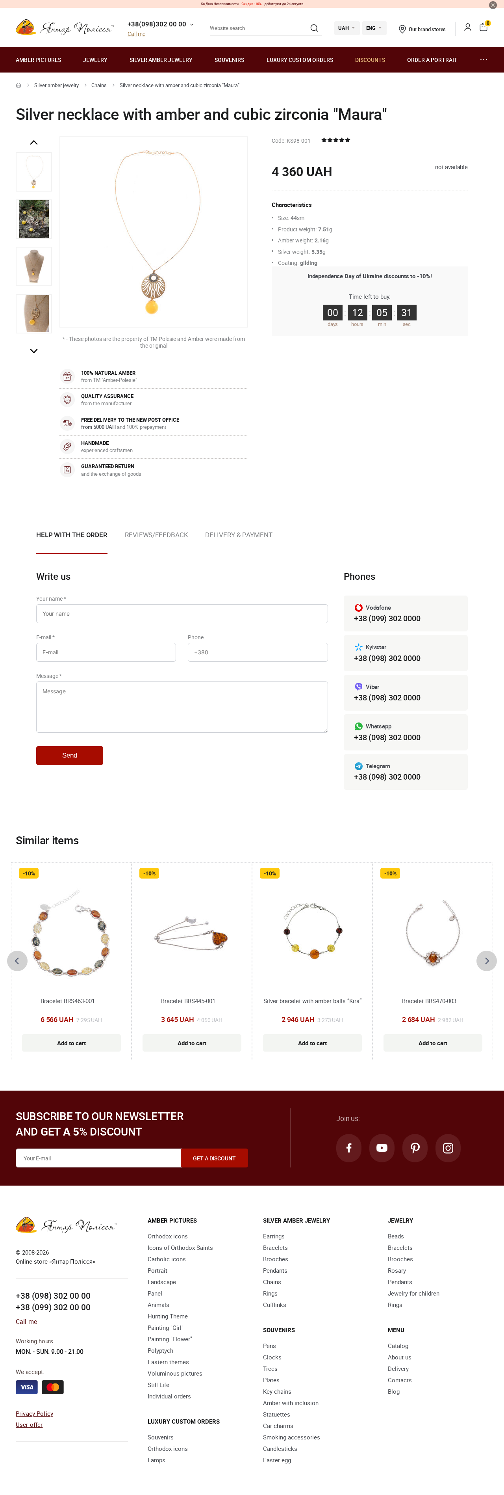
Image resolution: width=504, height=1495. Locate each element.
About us (399, 1357)
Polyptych (160, 1350)
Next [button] (34, 350)
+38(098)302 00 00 (157, 23)
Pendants (275, 1270)
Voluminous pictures (175, 1373)
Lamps (156, 1460)
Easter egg (277, 1460)
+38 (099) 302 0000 (387, 618)
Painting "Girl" (165, 1327)
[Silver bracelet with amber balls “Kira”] (312, 933)
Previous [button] (34, 142)
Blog (394, 1391)
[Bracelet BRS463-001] (71, 933)
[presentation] (17, 961)
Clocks (272, 1357)
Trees (270, 1368)
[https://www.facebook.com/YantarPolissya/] (348, 1148)
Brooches (275, 1259)
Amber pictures (38, 59)
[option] (34, 172)
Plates (271, 1380)
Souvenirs (229, 59)
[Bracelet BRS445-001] (191, 933)
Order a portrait (432, 59)
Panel (155, 1293)
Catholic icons (167, 1259)
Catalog (398, 1346)
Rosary (397, 1270)
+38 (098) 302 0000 (387, 658)
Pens (269, 1346)
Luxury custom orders (300, 59)
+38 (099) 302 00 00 (53, 1307)
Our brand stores (427, 29)
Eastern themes (168, 1362)
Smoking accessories (291, 1437)
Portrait (157, 1270)
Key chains (277, 1391)
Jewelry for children (413, 1293)
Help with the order (71, 534)
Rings (270, 1293)
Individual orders (169, 1396)
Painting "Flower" (170, 1339)
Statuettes (276, 1414)
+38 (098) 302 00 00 (53, 1295)
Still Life (158, 1385)
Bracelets (275, 1247)
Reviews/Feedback (156, 534)
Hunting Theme (168, 1316)
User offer (29, 1424)
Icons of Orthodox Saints (180, 1247)
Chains (99, 85)
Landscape (162, 1282)
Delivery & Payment (238, 534)
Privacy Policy (34, 1413)
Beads (396, 1236)
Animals (158, 1305)
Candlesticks (280, 1448)
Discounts (370, 59)
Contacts (400, 1380)
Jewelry (95, 59)
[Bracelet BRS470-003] (432, 933)
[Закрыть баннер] (493, 5)
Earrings (274, 1236)
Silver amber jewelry (161, 59)
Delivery (398, 1368)
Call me (136, 34)
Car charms (278, 1426)
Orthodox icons (168, 1236)
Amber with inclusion (291, 1403)
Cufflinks (274, 1305)
